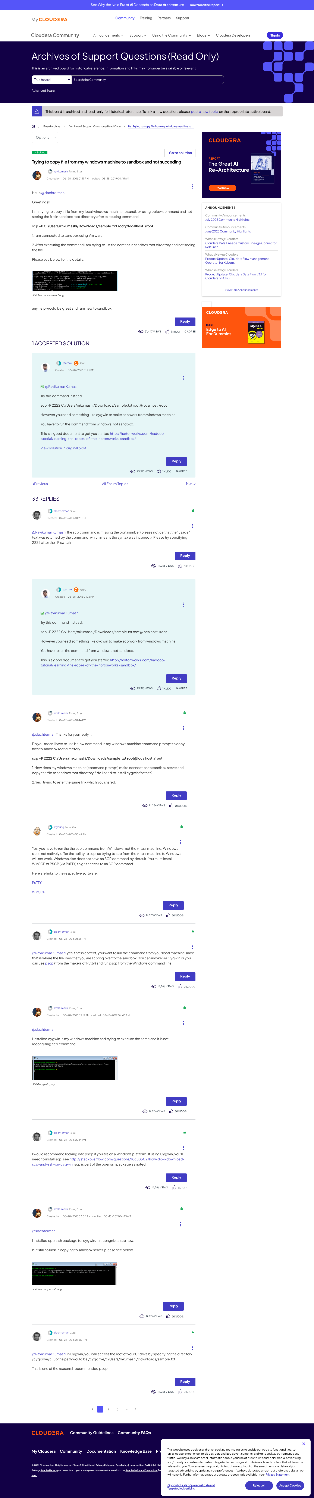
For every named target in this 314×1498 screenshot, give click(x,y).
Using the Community (169, 35)
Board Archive (51, 126)
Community (125, 18)
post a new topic (205, 111)
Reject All (259, 1485)
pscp (49, 963)
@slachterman (53, 192)
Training (146, 18)
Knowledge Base (136, 1451)
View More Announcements (241, 289)
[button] (190, 185)
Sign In (275, 35)
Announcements (106, 35)
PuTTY (37, 882)
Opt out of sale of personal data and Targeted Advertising (191, 1486)
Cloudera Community (55, 35)
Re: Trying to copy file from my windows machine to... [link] (161, 126)
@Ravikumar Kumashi (62, 386)
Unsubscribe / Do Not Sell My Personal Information (156, 1465)
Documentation (101, 1451)
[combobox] (148, 79)
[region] (236, 1467)
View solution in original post (63, 448)
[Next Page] (135, 1409)
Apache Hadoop (49, 1470)
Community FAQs (134, 1432)
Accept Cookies (290, 1485)
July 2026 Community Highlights (227, 219)
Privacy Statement (277, 1474)
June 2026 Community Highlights (228, 231)
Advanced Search (44, 90)
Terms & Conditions (83, 1465)
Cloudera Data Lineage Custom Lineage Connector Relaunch (241, 245)
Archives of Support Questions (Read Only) (95, 126)
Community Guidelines (91, 1432)
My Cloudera (44, 1451)
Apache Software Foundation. (142, 1470)
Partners (164, 18)
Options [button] (42, 137)
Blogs (201, 35)
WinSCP (38, 892)
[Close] (303, 1443)
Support (182, 18)
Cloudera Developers (233, 35)
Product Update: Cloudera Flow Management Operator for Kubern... (237, 260)
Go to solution (180, 152)
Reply (185, 321)
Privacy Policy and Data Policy (112, 1465)
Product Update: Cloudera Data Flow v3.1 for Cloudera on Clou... (236, 276)
